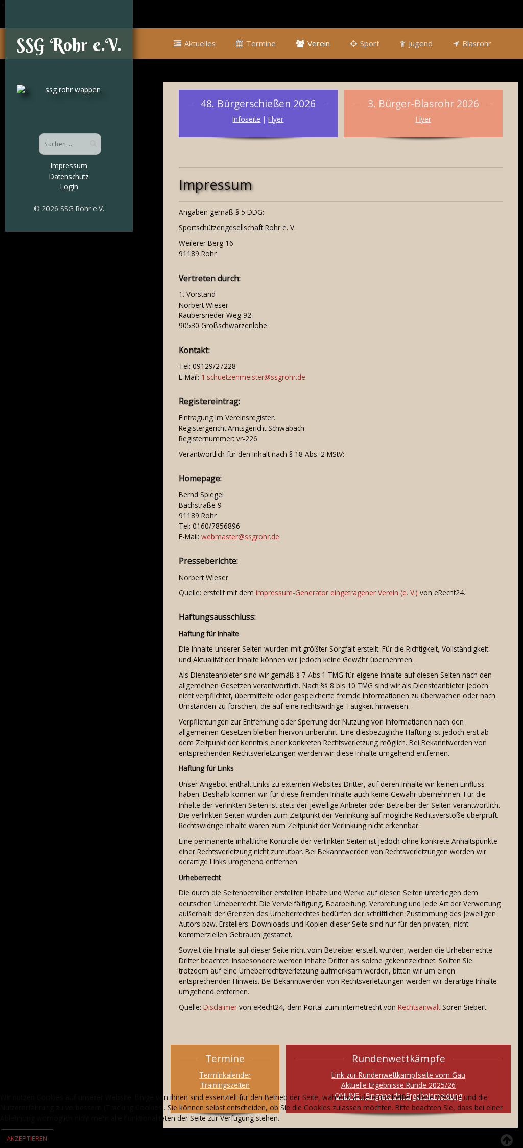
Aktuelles (200, 43)
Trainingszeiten (225, 1085)
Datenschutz (69, 176)
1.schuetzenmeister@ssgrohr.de (253, 377)
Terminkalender (225, 1075)
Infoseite (246, 119)
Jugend (421, 43)
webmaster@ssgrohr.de (240, 536)
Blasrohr (476, 43)
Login (69, 186)
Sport (369, 43)
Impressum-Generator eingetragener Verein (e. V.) (337, 592)
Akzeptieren (27, 1138)
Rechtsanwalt (419, 1007)
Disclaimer (220, 1007)
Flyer (275, 119)
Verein (318, 43)
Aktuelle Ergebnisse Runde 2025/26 (398, 1085)
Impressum (69, 165)
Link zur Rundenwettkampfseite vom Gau (398, 1075)
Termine (261, 43)
